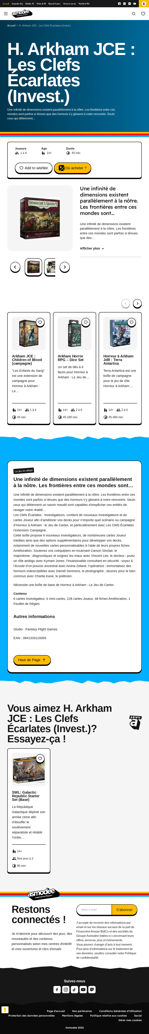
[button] (33, 267)
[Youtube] (134, 3)
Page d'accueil (56, 1011)
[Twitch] (92, 989)
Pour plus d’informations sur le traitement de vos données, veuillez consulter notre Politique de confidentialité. (106, 953)
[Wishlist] (143, 13)
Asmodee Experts (17, 4)
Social (138, 1015)
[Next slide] (65, 267)
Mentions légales (72, 1015)
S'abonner (124, 910)
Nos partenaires (82, 1011)
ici (110, 935)
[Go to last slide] (15, 267)
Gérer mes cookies (130, 1020)
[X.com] (129, 3)
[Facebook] (119, 3)
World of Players (83, 4)
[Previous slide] (125, 303)
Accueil (6, 4)
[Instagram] (124, 3)
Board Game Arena (55, 4)
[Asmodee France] (22, 14)
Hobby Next (29, 4)
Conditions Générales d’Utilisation (120, 1011)
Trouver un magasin (69, 4)
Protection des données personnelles (31, 1015)
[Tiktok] (74, 989)
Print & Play (41, 4)
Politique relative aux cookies (108, 1015)
